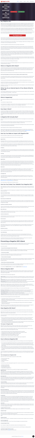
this (26, 250)
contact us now (25, 266)
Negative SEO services (3, 180)
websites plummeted (27, 130)
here (7, 202)
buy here (9, 429)
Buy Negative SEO (17, 35)
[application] (22, 1)
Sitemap (22, 436)
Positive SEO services (10, 180)
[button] (13, 11)
